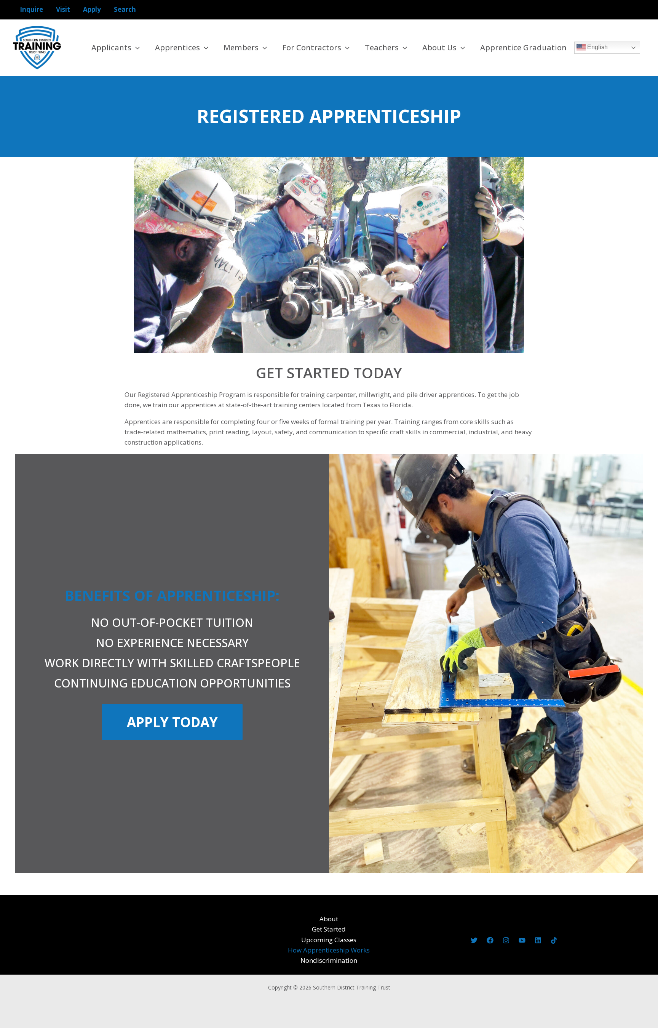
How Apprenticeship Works (329, 950)
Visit (63, 9)
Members (241, 47)
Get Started (329, 929)
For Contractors (311, 47)
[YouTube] (522, 940)
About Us (439, 47)
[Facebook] (490, 940)
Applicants (111, 47)
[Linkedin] (538, 940)
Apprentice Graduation (523, 47)
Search (125, 9)
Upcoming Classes (328, 939)
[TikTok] (554, 940)
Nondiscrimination (328, 960)
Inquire (31, 9)
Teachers (382, 47)
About (328, 918)
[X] (474, 940)
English (597, 47)
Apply (92, 9)
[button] (135, 47)
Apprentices (177, 47)
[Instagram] (506, 940)
